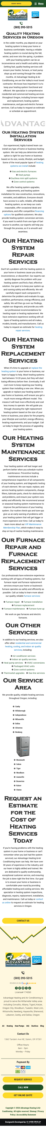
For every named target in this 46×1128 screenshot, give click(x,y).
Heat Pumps (19, 1026)
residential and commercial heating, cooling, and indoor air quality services (23, 646)
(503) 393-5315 (23, 27)
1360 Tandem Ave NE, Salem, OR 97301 (23, 1039)
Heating (10, 1026)
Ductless (34, 1026)
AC (3, 1026)
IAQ (27, 1026)
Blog (42, 1026)
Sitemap (33, 1111)
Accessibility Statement (26, 1114)
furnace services (32, 596)
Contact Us (23, 1033)
